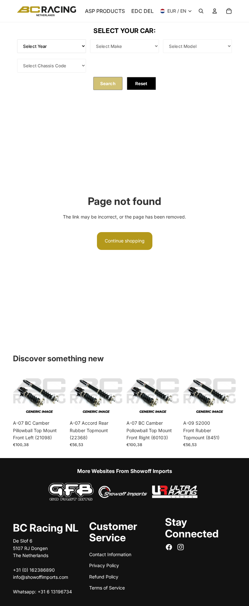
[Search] (201, 11)
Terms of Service (107, 587)
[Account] (215, 11)
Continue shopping (125, 240)
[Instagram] (180, 547)
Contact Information (110, 554)
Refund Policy (103, 576)
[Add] (56, 407)
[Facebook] (169, 547)
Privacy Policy (104, 565)
